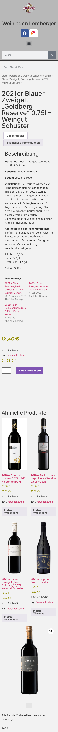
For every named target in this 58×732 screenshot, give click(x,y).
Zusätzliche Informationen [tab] (23, 142)
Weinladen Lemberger (29, 23)
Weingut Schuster (33, 75)
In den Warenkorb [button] (11, 511)
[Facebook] (25, 33)
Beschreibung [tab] (15, 135)
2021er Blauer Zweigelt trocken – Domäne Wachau (38, 286)
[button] (29, 43)
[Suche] (52, 55)
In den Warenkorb (29, 370)
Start (4, 75)
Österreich (15, 75)
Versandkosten (15, 355)
